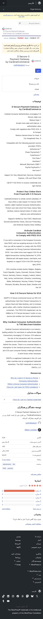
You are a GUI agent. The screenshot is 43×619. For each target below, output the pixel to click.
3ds (14, 464)
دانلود (38, 71)
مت (38, 575)
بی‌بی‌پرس (36, 578)
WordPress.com (34, 571)
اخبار (39, 540)
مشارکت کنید (15, 554)
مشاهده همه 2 (6, 459)
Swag (17, 565)
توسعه (37, 89)
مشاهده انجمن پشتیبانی (33, 524)
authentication (7, 464)
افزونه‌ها (17, 544)
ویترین (18, 536)
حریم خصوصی (36, 547)
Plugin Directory (35, 9)
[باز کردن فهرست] (3, 3)
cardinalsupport (19, 65)
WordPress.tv (35, 565)
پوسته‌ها (17, 540)
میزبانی (38, 544)
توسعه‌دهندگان (36, 561)
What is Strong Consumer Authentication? (22, 384)
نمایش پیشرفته (36, 474)
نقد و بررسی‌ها (34, 84)
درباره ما (38, 536)
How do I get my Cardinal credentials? (27, 400)
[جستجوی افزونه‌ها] (20, 23)
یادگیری (38, 554)
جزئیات (36, 78)
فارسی (34, 591)
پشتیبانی (36, 94)
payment (10, 468)
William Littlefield (31, 430)
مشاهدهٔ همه (6, 509)
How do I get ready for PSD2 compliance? (22, 387)
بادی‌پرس (37, 582)
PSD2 (4, 468)
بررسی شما (37, 509)
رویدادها (17, 557)
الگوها (18, 547)
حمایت (17, 561)
